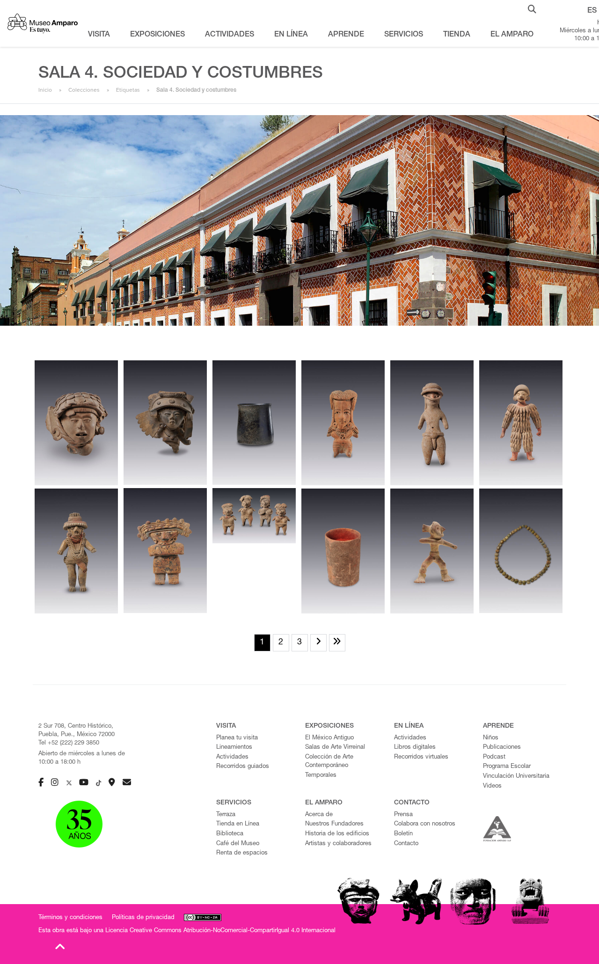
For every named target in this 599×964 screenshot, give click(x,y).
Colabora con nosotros (424, 824)
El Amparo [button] (511, 35)
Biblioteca (229, 834)
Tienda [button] (456, 35)
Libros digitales (415, 748)
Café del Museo (237, 844)
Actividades (232, 757)
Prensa (403, 815)
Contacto (406, 844)
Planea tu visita (237, 738)
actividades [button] (229, 35)
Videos (492, 786)
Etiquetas (128, 90)
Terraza (225, 815)
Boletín (403, 834)
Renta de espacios (242, 853)
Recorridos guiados (242, 767)
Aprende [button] (346, 35)
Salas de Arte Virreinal (335, 748)
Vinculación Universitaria (516, 777)
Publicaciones (502, 748)
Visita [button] (99, 35)
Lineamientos (234, 748)
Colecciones (84, 90)
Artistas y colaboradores (338, 844)
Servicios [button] (403, 35)
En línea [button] (291, 35)
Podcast (494, 757)
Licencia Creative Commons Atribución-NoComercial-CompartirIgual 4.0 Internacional (220, 931)
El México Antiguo (329, 738)
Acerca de (319, 815)
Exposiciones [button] (157, 35)
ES (592, 11)
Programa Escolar (507, 767)
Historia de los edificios (337, 834)
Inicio (45, 90)
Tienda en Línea (237, 824)
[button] (532, 8)
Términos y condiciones (70, 918)
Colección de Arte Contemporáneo (329, 761)
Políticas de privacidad (143, 918)
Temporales (320, 776)
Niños (490, 738)
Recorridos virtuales (421, 757)
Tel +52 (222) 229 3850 (68, 743)
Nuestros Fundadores (334, 824)
